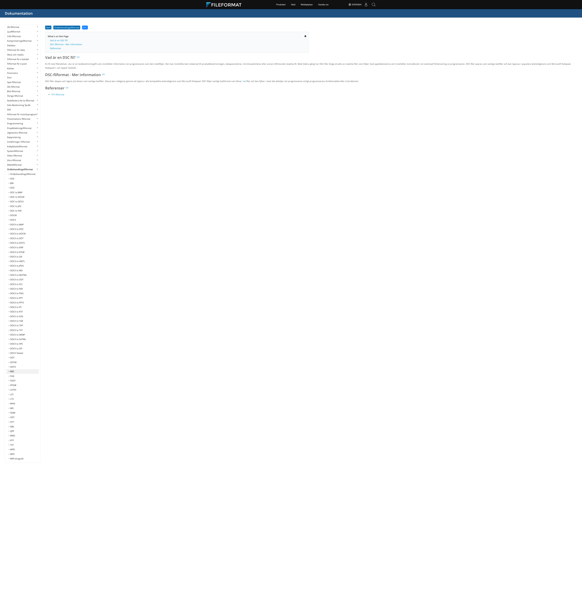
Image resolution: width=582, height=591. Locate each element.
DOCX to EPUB (17, 252)
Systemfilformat (15, 151)
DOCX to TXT (16, 330)
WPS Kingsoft (16, 458)
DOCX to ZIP (16, 348)
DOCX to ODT (16, 279)
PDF (9, 109)
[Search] (373, 4)
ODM (12, 412)
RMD (12, 435)
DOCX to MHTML (18, 275)
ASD (12, 178)
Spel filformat (14, 82)
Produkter (281, 4)
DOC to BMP (16, 192)
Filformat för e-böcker (18, 59)
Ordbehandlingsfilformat (20, 169)
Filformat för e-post (17, 63)
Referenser (55, 48)
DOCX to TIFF (16, 325)
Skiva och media (15, 54)
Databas (11, 45)
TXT (12, 444)
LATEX (13, 389)
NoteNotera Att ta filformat (20, 100)
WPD (12, 449)
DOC (12, 187)
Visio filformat (14, 160)
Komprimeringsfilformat (19, 40)
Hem (48, 27)
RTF (12, 440)
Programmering (15, 123)
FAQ (12, 376)
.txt (244, 81)
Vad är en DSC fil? (59, 40)
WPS (12, 454)
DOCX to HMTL (17, 261)
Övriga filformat (15, 95)
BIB (11, 183)
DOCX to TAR (16, 320)
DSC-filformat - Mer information (66, 44)
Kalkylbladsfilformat (17, 146)
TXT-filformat (57, 94)
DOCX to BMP (17, 224)
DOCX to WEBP (17, 334)
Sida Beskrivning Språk (18, 105)
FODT (13, 380)
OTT (12, 422)
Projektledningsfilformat (19, 128)
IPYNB (13, 385)
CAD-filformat (14, 36)
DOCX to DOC (17, 229)
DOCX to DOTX (17, 242)
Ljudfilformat (13, 31)
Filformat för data (16, 49)
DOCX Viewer (16, 353)
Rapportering (14, 137)
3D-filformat (13, 27)
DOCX (13, 219)
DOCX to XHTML (18, 339)
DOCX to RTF (16, 311)
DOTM (13, 362)
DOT (12, 357)
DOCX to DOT (16, 238)
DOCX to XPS (16, 343)
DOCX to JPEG (17, 265)
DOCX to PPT (16, 298)
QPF (12, 431)
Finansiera (12, 73)
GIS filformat (13, 86)
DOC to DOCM (17, 196)
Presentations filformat (18, 118)
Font (9, 77)
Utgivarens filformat (17, 132)
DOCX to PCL (16, 284)
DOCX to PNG (16, 293)
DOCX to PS (16, 307)
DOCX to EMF (16, 247)
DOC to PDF (16, 210)
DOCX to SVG (16, 316)
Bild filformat (13, 91)
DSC (12, 371)
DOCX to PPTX (17, 302)
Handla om (323, 4)
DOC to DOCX (17, 201)
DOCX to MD (16, 270)
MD (12, 408)
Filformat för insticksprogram (22, 114)
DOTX (13, 366)
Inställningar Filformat (18, 141)
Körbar (10, 68)
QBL (12, 426)
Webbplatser (307, 4)
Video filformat (14, 155)
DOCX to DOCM (18, 233)
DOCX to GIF (16, 256)
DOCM (13, 215)
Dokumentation (19, 13)
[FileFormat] (225, 4)
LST (12, 394)
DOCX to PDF (16, 288)
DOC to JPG (15, 206)
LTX (12, 398)
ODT (12, 417)
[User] (366, 4)
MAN (12, 403)
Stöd (293, 4)
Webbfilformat (14, 164)
